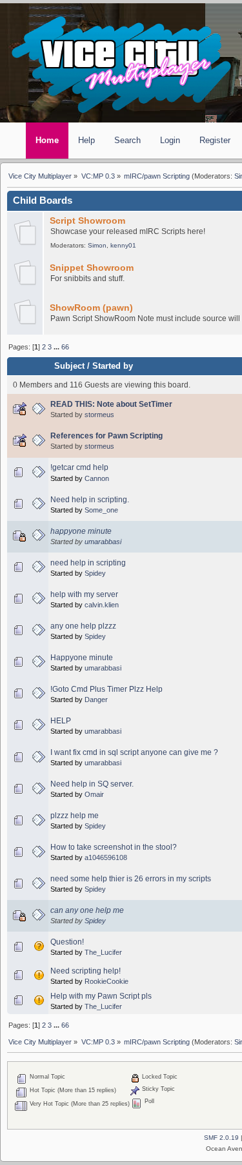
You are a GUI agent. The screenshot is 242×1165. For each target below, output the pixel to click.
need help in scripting (88, 562)
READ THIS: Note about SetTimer (111, 404)
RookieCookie (106, 981)
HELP (60, 720)
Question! (67, 941)
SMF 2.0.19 (221, 1137)
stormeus (99, 414)
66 (65, 347)
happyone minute (81, 531)
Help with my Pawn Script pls (101, 996)
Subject (69, 366)
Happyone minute (81, 657)
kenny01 (123, 245)
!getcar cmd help (79, 467)
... (57, 347)
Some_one (101, 510)
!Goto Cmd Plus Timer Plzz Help (106, 689)
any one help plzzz (83, 626)
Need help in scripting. (89, 499)
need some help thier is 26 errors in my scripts (130, 878)
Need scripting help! (85, 970)
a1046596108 (106, 857)
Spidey (95, 573)
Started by (112, 366)
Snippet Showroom (92, 268)
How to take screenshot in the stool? (113, 847)
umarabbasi (103, 541)
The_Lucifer (103, 952)
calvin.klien (102, 605)
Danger (96, 699)
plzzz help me (74, 815)
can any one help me (87, 910)
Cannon (97, 478)
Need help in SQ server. (92, 783)
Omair (94, 794)
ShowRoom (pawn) (91, 308)
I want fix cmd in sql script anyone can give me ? (134, 752)
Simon (97, 245)
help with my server (84, 594)
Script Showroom (87, 221)
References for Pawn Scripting (106, 435)
